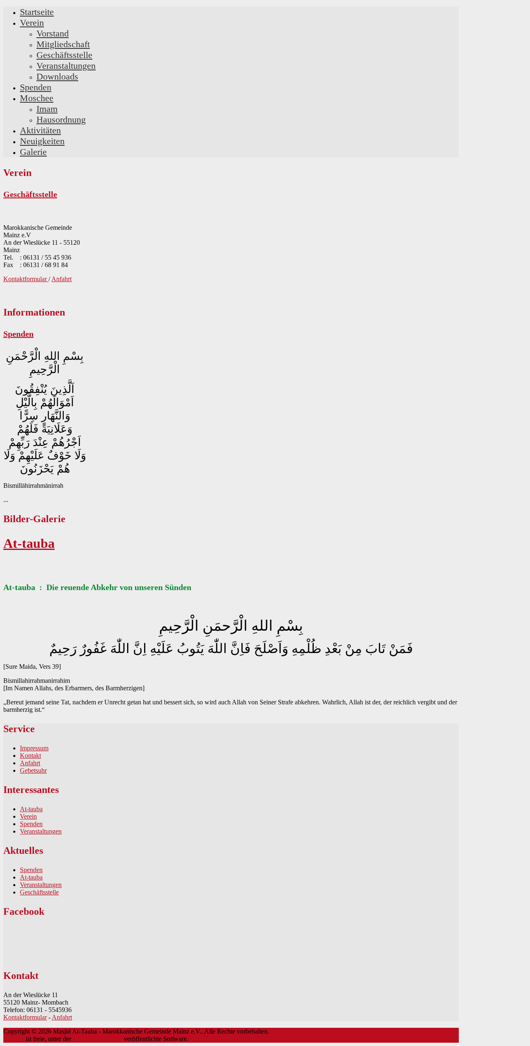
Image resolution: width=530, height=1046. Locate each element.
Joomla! (13, 1038)
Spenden (18, 333)
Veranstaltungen (41, 831)
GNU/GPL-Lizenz (97, 1038)
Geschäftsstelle (30, 194)
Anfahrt (61, 278)
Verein (28, 816)
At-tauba (29, 543)
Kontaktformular (25, 278)
